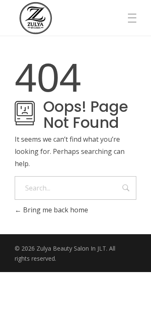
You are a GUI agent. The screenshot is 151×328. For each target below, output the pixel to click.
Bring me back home (54, 209)
